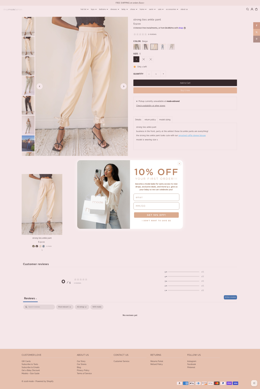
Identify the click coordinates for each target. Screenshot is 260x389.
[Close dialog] (179, 164)
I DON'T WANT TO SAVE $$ (156, 220)
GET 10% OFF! (156, 215)
